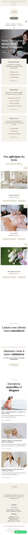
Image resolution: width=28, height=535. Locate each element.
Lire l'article (6, 420)
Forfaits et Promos (10, 25)
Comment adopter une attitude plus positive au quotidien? (11, 441)
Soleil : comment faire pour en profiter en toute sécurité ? (13, 412)
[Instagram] (15, 492)
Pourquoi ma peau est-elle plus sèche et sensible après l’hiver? (12, 469)
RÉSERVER (21, 200)
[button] (14, 28)
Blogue (8, 23)
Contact (20, 25)
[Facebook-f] (13, 492)
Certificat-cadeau (16, 23)
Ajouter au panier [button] (9, 200)
